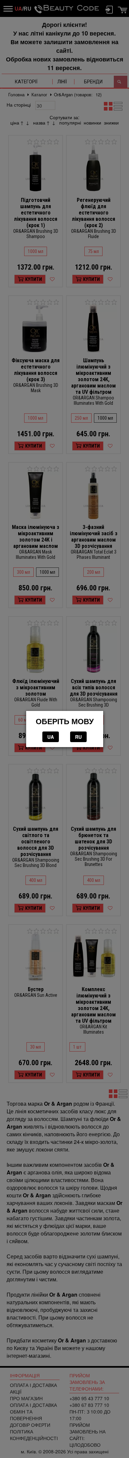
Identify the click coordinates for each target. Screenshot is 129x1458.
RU (78, 736)
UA (50, 736)
